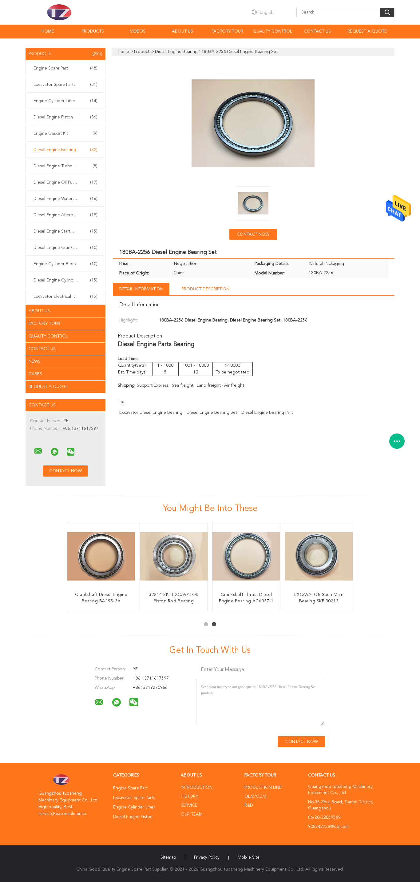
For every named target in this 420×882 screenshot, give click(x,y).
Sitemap (168, 857)
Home (48, 31)
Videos (137, 31)
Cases (35, 374)
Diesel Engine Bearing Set (212, 412)
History (189, 796)
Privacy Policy (207, 857)
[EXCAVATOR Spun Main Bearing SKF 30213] (319, 557)
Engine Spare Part (65, 68)
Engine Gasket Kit (65, 133)
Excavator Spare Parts (65, 84)
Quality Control (272, 31)
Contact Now (253, 234)
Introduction (196, 787)
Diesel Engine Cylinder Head (65, 280)
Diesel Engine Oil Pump (65, 182)
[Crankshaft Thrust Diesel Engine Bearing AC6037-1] (246, 557)
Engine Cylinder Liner (65, 101)
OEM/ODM (255, 796)
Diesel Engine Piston (65, 117)
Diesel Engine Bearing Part (267, 412)
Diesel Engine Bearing (65, 150)
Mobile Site (249, 857)
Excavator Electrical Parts (65, 296)
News (35, 361)
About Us (182, 31)
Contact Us (317, 31)
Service (189, 805)
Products (93, 31)
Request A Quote (367, 31)
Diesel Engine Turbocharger (65, 166)
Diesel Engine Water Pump (65, 199)
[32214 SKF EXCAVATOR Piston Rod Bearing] (174, 557)
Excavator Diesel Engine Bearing (150, 412)
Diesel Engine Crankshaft (65, 247)
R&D (248, 805)
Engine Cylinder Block (65, 264)
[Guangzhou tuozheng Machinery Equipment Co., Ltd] (38, 451)
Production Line (263, 787)
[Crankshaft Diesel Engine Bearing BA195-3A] (101, 557)
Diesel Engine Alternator (65, 215)
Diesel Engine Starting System (65, 231)
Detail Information (141, 289)
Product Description (205, 289)
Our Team (192, 814)
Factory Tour (227, 31)
